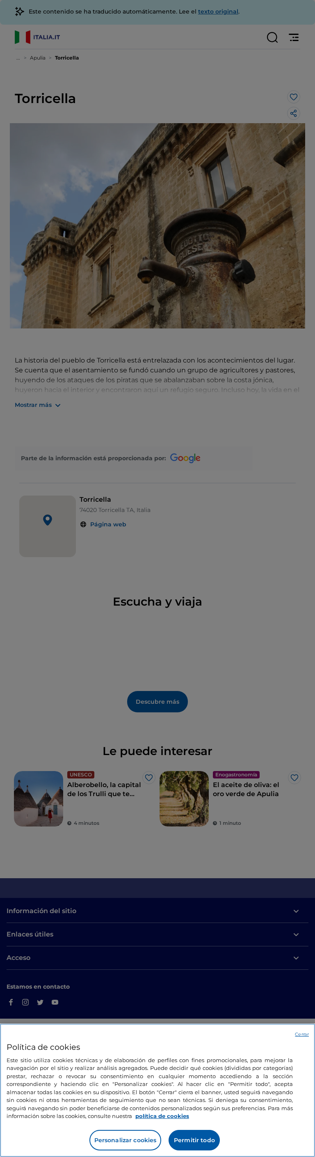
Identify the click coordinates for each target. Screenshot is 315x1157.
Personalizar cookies (125, 1140)
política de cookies (162, 1116)
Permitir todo (194, 1140)
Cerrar (302, 1034)
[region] (157, 1090)
